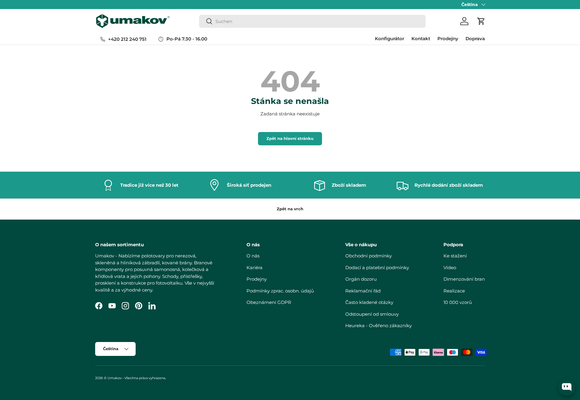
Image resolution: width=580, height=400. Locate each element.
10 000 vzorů (457, 302)
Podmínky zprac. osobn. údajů (280, 291)
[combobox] (312, 21)
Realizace (454, 291)
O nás (252, 256)
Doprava (475, 38)
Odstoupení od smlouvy (372, 314)
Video (449, 267)
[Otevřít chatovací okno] (566, 387)
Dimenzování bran (464, 279)
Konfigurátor (389, 38)
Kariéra (254, 267)
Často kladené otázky (369, 302)
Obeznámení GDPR (268, 302)
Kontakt (420, 38)
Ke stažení (455, 256)
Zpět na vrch (290, 208)
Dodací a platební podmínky (377, 267)
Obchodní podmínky (368, 256)
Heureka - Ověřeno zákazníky (378, 325)
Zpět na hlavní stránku (290, 138)
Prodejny (447, 38)
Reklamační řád (363, 291)
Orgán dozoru (361, 279)
